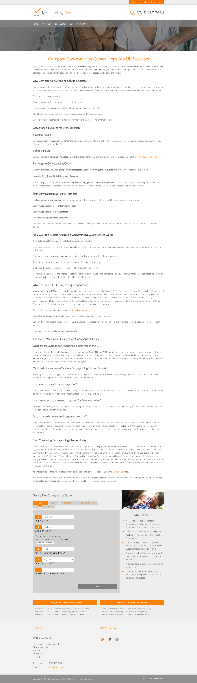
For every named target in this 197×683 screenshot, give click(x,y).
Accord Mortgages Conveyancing (114, 609)
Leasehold (55, 536)
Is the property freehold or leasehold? (52, 541)
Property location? (44, 563)
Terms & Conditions (86, 679)
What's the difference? (45, 543)
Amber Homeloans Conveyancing (114, 614)
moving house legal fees (146, 157)
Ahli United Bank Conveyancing (139, 609)
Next (98, 586)
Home (35, 23)
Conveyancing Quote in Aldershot (47, 612)
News (71, 23)
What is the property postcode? (50, 573)
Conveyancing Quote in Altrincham (73, 612)
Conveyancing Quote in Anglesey (72, 614)
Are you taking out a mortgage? (50, 553)
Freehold (42, 536)
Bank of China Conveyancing (138, 614)
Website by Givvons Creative (153, 679)
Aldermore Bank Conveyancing (136, 612)
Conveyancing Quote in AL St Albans (75, 609)
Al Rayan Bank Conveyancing (112, 612)
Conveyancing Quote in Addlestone (48, 609)
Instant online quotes (77, 310)
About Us (46, 23)
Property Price (42, 520)
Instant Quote (59, 23)
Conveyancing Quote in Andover (46, 614)
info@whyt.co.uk (56, 667)
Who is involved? (43, 531)
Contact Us (81, 23)
